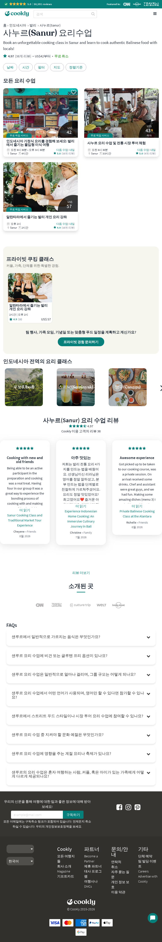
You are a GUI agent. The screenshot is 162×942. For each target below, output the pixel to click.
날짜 (10, 67)
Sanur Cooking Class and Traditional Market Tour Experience (24, 520)
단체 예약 (145, 856)
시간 (25, 67)
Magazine (63, 871)
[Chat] (153, 918)
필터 (41, 67)
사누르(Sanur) (50, 25)
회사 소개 (64, 866)
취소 (114, 867)
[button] (28, 4)
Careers (143, 871)
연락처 (116, 862)
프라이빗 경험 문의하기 (81, 342)
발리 (33, 25)
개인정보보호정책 (57, 826)
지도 (57, 67)
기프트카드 (65, 876)
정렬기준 (76, 67)
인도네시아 (17, 25)
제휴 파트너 (93, 866)
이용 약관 (118, 892)
